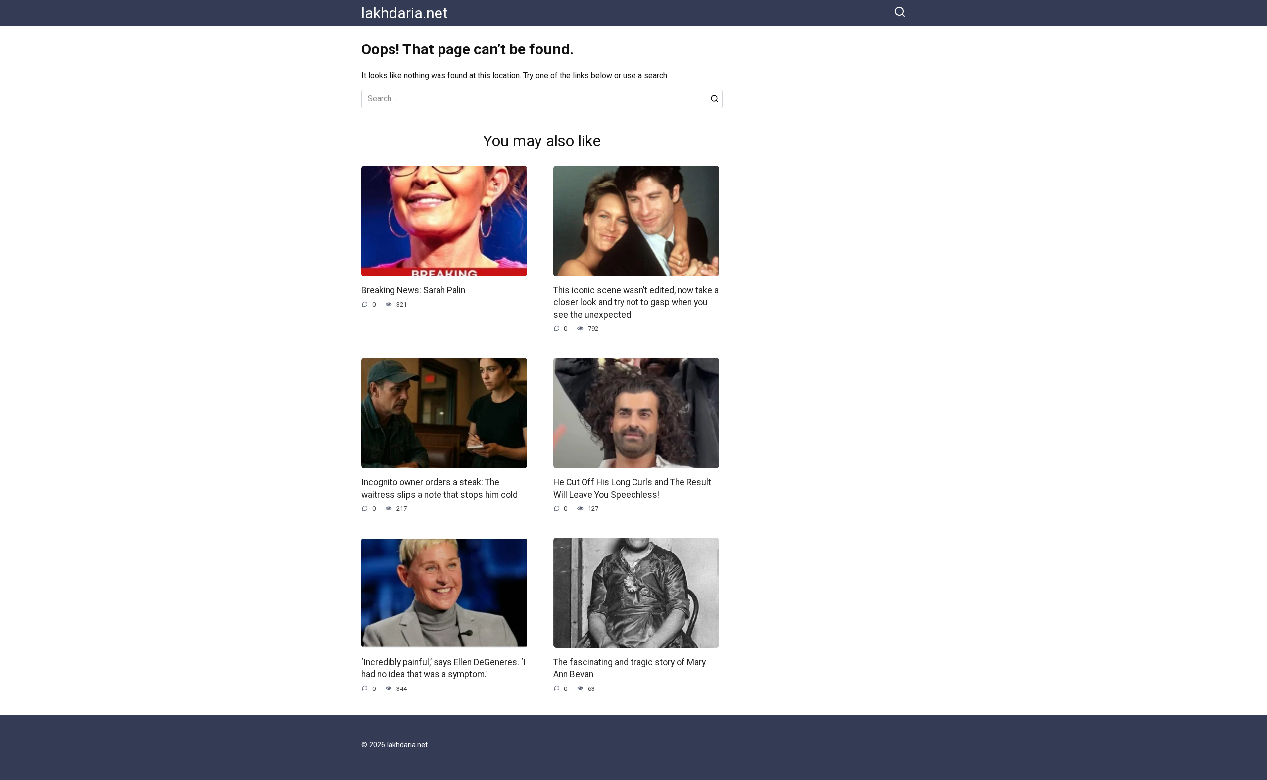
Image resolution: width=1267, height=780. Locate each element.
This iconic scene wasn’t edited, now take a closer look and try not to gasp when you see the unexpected (636, 302)
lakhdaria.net (404, 13)
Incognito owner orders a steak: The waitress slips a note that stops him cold (439, 488)
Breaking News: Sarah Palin (413, 290)
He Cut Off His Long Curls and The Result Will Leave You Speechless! (632, 488)
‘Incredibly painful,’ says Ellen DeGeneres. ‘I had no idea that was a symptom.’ (443, 668)
